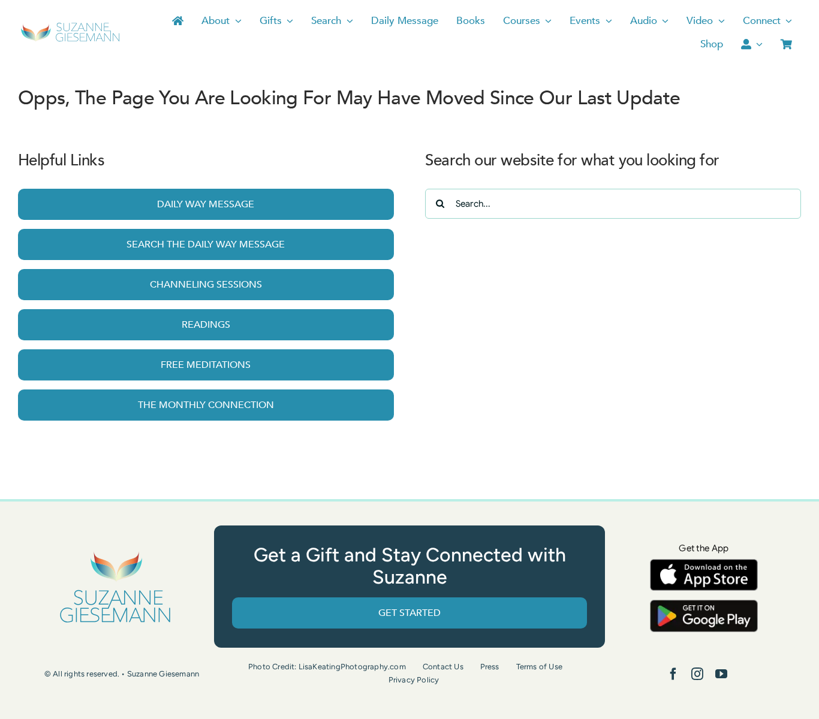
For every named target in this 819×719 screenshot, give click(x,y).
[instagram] (697, 674)
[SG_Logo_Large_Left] (70, 26)
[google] (704, 605)
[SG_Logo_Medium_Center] (115, 552)
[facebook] (673, 674)
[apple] (704, 564)
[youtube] (721, 674)
